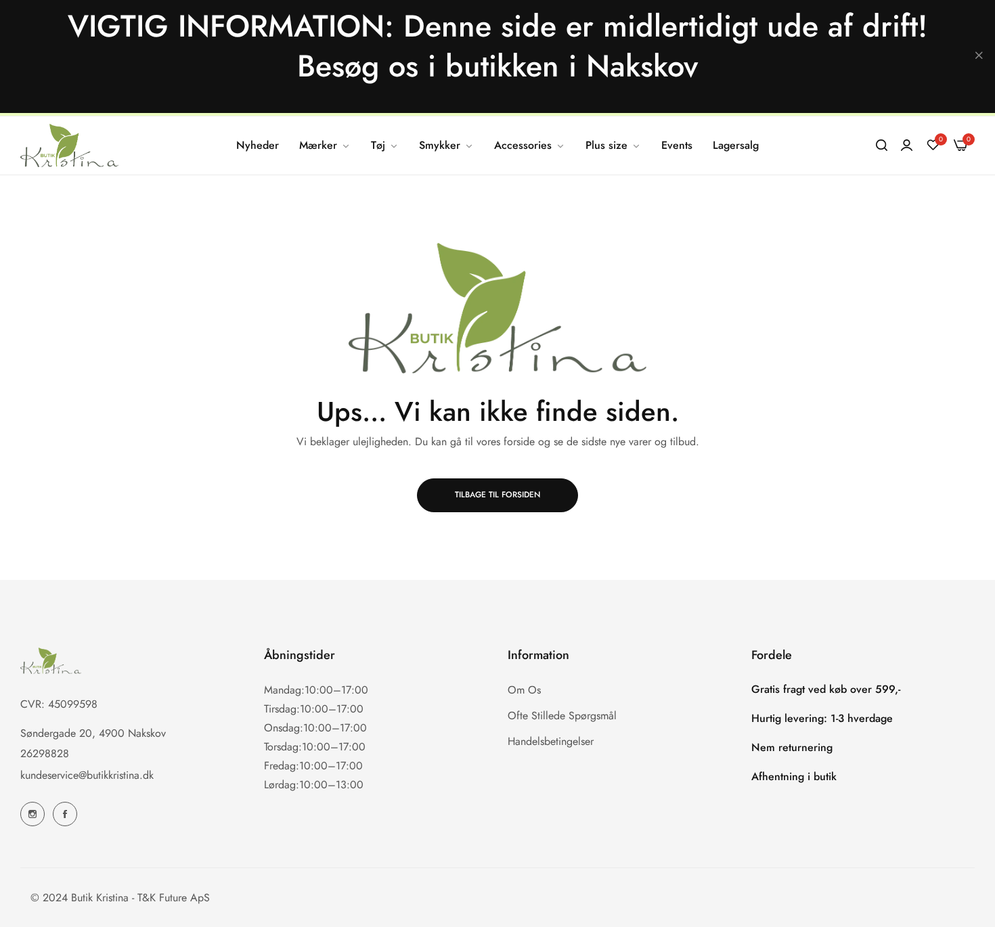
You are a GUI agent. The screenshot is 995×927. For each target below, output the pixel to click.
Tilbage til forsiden (497, 495)
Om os (524, 689)
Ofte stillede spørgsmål (562, 715)
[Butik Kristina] (69, 145)
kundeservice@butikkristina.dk (87, 774)
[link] (325, 145)
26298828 (44, 753)
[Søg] (881, 145)
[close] (979, 57)
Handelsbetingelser (551, 740)
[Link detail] (32, 814)
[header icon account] (906, 145)
